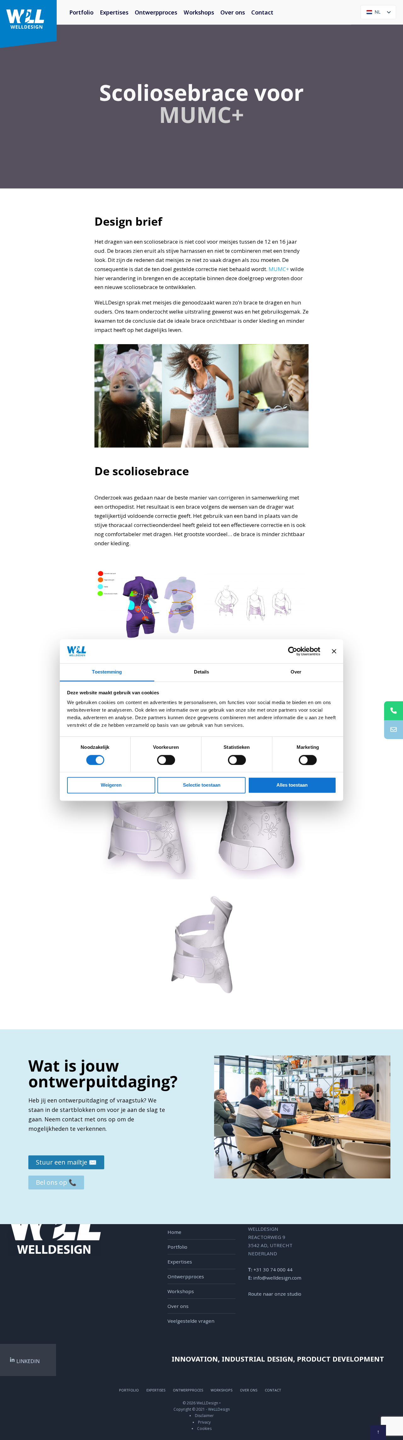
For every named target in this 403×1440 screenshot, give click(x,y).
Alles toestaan (292, 785)
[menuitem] (198, 12)
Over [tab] (296, 672)
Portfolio (81, 12)
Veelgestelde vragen (190, 1321)
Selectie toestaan (201, 785)
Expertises (114, 12)
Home (174, 1232)
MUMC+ (201, 114)
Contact (262, 12)
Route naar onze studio (274, 1294)
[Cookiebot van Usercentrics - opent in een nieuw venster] (292, 651)
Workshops (199, 12)
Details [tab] (201, 672)
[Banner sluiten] (334, 651)
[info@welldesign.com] (393, 729)
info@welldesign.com (277, 1278)
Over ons (232, 12)
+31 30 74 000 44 (272, 1269)
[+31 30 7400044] (393, 710)
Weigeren (111, 785)
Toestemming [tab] (107, 672)
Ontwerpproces (156, 12)
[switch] (159, 760)
